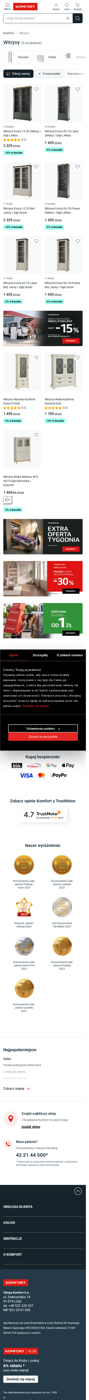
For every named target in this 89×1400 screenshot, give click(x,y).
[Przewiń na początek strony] (78, 1191)
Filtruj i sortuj (21, 73)
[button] (56, 7)
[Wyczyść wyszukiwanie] (68, 18)
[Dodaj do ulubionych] (36, 89)
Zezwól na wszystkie (43, 736)
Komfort (8, 33)
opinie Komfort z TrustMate (49, 800)
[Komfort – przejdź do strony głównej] (15, 1282)
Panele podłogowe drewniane (22, 1065)
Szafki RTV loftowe (15, 1078)
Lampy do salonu (14, 1071)
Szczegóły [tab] (40, 655)
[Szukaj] (78, 18)
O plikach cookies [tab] (70, 655)
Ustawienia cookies (40, 728)
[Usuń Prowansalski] (39, 74)
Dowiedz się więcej (36, 705)
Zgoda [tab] (13, 655)
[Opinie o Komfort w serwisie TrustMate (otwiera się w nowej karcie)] (43, 814)
